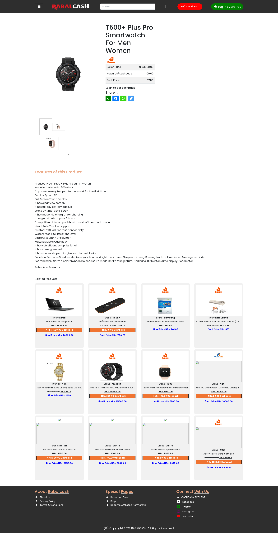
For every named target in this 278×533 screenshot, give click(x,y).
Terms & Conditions (51, 505)
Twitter (186, 506)
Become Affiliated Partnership (129, 505)
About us (45, 497)
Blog (113, 501)
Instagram (188, 511)
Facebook (188, 502)
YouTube (188, 516)
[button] (68, 154)
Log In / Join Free (229, 7)
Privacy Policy (48, 501)
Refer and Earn (190, 6)
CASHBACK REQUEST (193, 497)
